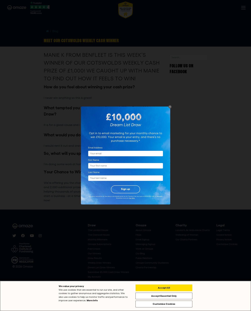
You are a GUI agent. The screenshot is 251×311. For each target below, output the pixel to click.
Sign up (125, 189)
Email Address (95, 148)
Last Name (93, 172)
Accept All (164, 288)
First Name (93, 160)
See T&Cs (132, 198)
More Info (92, 300)
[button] (170, 106)
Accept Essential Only (164, 296)
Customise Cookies (164, 304)
